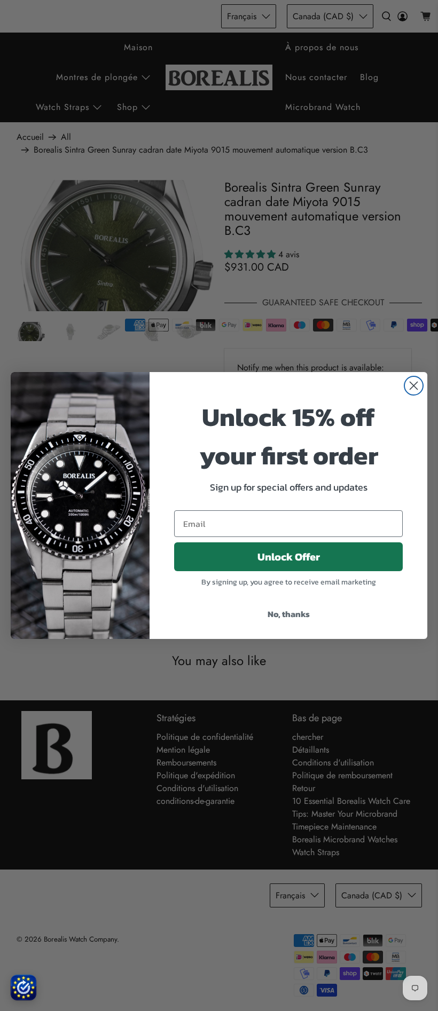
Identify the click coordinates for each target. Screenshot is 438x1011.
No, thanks (289, 613)
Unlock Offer (288, 557)
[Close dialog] (413, 385)
